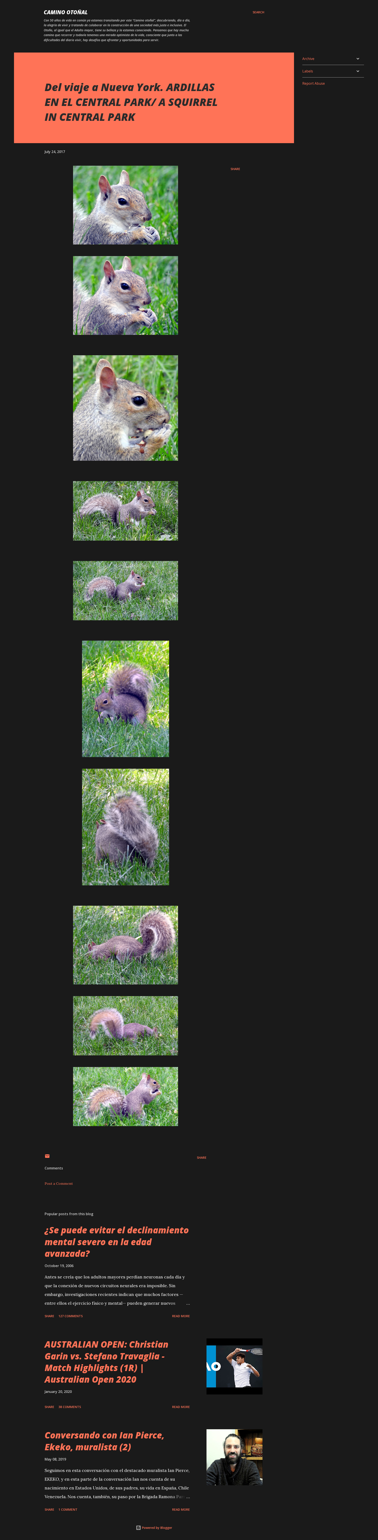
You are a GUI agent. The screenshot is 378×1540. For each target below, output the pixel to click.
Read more (181, 1316)
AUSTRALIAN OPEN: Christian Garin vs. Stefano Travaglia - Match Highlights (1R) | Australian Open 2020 (106, 1361)
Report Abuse (313, 83)
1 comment (67, 1509)
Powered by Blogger (156, 1528)
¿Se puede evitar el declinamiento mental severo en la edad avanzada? (117, 1241)
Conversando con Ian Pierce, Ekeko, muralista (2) (104, 1441)
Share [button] (235, 169)
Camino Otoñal (66, 12)
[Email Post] (47, 1157)
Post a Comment (59, 1183)
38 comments (69, 1407)
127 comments (70, 1316)
